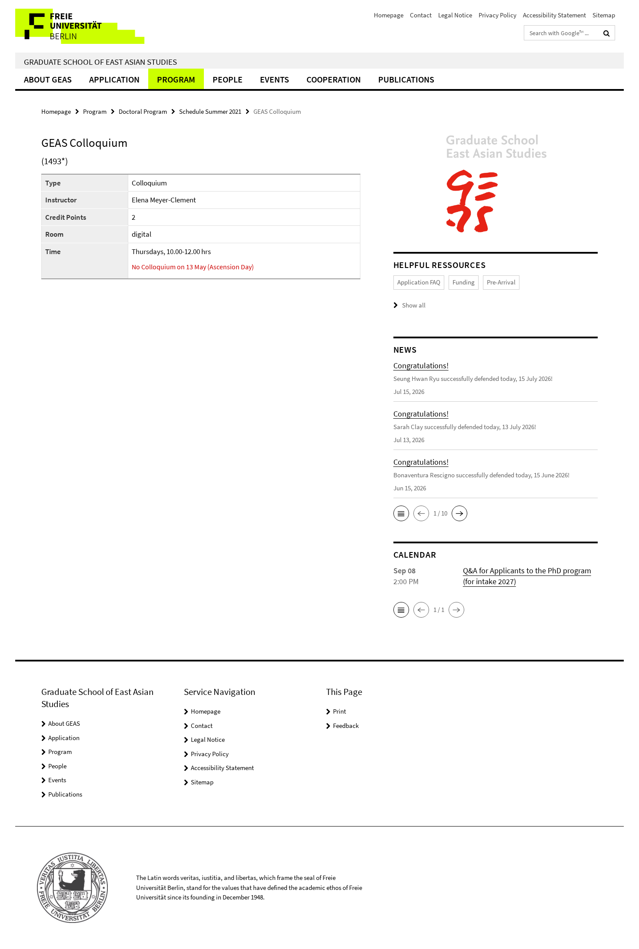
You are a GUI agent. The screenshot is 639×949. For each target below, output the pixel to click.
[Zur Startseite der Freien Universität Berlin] (88, 26)
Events (274, 79)
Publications (406, 79)
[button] (401, 513)
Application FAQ (418, 282)
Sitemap (603, 15)
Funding (464, 282)
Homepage (388, 15)
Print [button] (339, 711)
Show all (414, 305)
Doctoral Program (143, 111)
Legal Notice (455, 15)
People (228, 79)
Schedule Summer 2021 (210, 111)
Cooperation (333, 79)
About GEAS (48, 79)
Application (114, 79)
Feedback (346, 725)
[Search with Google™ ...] (607, 33)
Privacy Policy (497, 15)
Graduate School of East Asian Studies (100, 61)
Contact (421, 15)
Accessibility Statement (554, 15)
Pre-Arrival (501, 282)
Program (176, 79)
